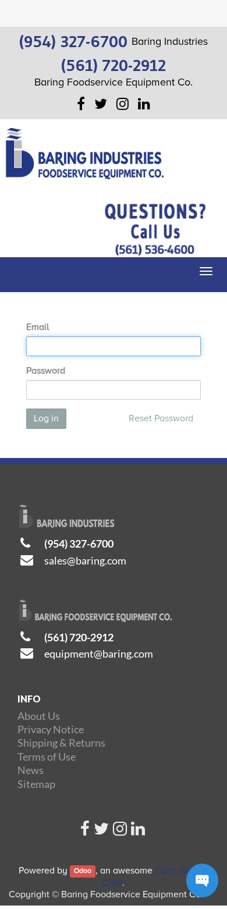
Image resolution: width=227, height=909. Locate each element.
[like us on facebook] (85, 831)
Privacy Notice (50, 729)
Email (37, 327)
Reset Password (161, 418)
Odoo (82, 871)
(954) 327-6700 (79, 543)
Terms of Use (46, 756)
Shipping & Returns (61, 742)
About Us (38, 715)
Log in (46, 418)
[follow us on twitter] (101, 831)
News (30, 770)
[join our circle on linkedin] (138, 831)
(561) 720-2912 (79, 637)
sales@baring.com (85, 560)
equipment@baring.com (98, 653)
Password (45, 371)
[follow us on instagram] (120, 831)
